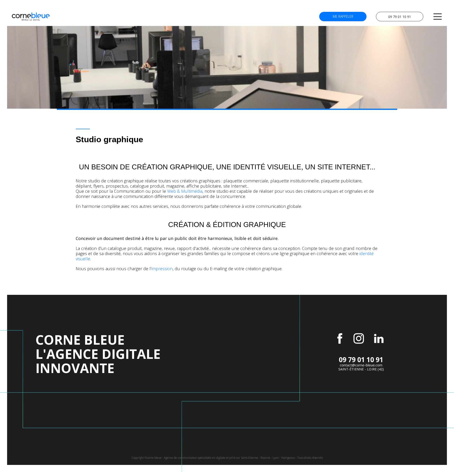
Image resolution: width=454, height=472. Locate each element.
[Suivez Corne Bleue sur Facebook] (340, 338)
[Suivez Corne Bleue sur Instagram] (359, 338)
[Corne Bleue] (30, 16)
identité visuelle (267, 167)
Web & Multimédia (184, 191)
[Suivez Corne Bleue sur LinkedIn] (379, 338)
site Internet (343, 167)
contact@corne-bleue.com (361, 365)
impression (162, 268)
